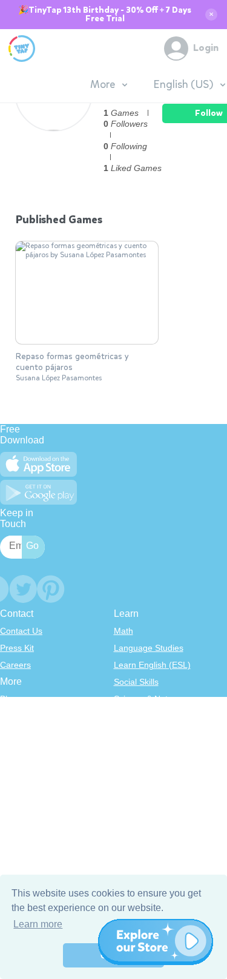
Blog (8, 699)
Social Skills (136, 682)
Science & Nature (147, 699)
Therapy (130, 784)
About (11, 716)
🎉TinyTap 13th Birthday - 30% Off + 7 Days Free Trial (104, 14)
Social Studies (141, 767)
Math (123, 631)
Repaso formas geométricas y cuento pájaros (72, 362)
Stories (127, 733)
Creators (16, 767)
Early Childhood (144, 716)
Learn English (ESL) (152, 665)
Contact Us (21, 631)
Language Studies (148, 648)
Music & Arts (137, 750)
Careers (15, 665)
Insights (15, 750)
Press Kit (17, 648)
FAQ (8, 733)
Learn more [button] (37, 924)
